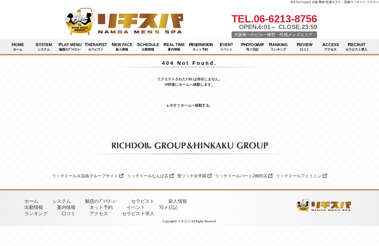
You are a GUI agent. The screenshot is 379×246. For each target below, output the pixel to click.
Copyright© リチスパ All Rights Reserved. (189, 221)
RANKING (278, 46)
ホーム (185, 105)
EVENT (226, 46)
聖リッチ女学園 (191, 176)
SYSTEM (44, 46)
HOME (18, 46)
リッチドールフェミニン (299, 176)
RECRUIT (356, 46)
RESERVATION (200, 46)
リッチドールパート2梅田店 (241, 176)
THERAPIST (96, 46)
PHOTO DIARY (252, 46)
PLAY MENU (70, 46)
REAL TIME (174, 46)
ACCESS (330, 46)
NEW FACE (122, 46)
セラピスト (142, 201)
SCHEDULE (148, 46)
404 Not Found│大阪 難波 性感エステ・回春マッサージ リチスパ (335, 2)
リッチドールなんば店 (147, 176)
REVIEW (304, 46)
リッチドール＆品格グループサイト (85, 176)
